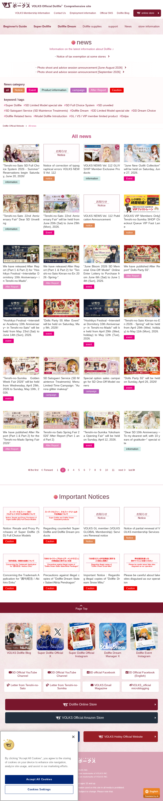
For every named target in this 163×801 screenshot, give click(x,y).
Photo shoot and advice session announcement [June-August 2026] (79, 67)
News (128, 26)
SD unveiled (105, 105)
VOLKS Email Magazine (102, 686)
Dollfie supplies (92, 26)
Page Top (81, 608)
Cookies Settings (39, 789)
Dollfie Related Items (19, 116)
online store (148, 13)
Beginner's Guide (15, 26)
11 (113, 470)
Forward (48, 470)
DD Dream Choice (144, 110)
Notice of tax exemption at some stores (81, 56)
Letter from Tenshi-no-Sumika (64, 686)
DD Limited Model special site (110, 110)
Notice (19, 90)
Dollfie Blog (123, 13)
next (120, 470)
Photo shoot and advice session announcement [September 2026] (78, 72)
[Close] (73, 736)
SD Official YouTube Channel (24, 674)
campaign (78, 90)
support (113, 26)
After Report (98, 90)
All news (32, 126)
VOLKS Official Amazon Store (83, 717)
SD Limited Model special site (43, 105)
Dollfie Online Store (83, 704)
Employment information (83, 13)
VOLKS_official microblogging (141, 686)
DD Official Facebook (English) (141, 674)
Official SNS (106, 13)
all (7, 90)
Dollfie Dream (67, 26)
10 (106, 470)
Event (32, 90)
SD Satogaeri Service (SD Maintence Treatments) (37, 110)
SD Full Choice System (80, 105)
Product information (54, 90)
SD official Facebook (102, 672)
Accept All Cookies (39, 779)
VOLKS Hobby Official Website (123, 736)
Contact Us (60, 13)
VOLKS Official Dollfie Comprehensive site (61, 6)
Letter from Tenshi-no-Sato (25, 686)
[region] (39, 766)
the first (34, 470)
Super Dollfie (42, 26)
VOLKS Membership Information (32, 13)
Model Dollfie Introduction (51, 116)
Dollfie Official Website (13, 126)
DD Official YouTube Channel (63, 674)
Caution (117, 90)
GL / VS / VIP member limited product (94, 116)
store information (149, 26)
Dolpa (125, 116)
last (130, 470)
